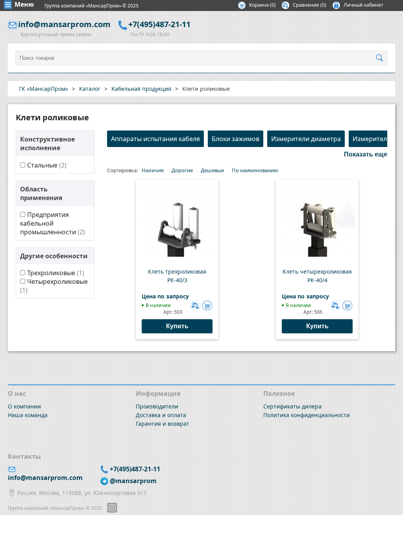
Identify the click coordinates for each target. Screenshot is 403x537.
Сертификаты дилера (292, 406)
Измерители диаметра (306, 138)
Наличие (153, 170)
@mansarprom (133, 480)
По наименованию (255, 170)
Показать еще (365, 154)
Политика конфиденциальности (306, 415)
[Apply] (381, 58)
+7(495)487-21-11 (159, 24)
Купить (177, 326)
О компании (24, 406)
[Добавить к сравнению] (194, 305)
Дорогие (182, 170)
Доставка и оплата (161, 415)
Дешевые (212, 170)
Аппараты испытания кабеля (155, 138)
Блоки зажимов (235, 138)
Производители (157, 406)
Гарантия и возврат (162, 423)
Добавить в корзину (207, 306)
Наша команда (28, 415)
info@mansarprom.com (64, 24)
